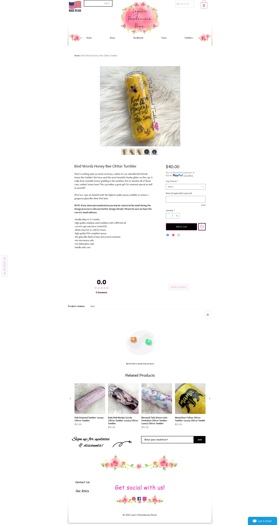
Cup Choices (172, 181)
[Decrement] (168, 215)
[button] (204, 4)
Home (77, 55)
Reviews (4, 266)
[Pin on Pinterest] (173, 235)
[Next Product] (209, 398)
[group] (140, 406)
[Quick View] (90, 398)
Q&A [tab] (92, 306)
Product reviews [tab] (76, 306)
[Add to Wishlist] (202, 226)
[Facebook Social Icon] (139, 499)
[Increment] (177, 215)
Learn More (188, 175)
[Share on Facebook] (167, 235)
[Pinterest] (134, 499)
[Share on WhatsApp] (179, 235)
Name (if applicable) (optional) (179, 193)
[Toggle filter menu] (207, 314)
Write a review (178, 287)
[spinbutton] (172, 215)
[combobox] (186, 187)
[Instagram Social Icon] (144, 499)
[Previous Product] (70, 398)
